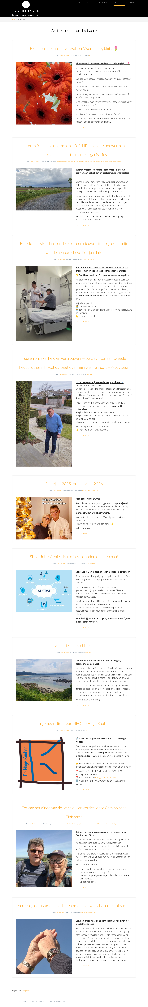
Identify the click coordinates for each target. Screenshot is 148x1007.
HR (90, 55)
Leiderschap (91, 564)
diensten (90, 3)
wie (80, 3)
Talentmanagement (89, 259)
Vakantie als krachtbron (74, 645)
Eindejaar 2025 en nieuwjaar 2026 (74, 483)
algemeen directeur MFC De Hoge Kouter (74, 723)
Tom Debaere (64, 55)
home (71, 3)
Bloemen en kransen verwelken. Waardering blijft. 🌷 (74, 48)
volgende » (27, 991)
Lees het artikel (81, 127)
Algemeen (90, 374)
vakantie (88, 652)
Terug (14, 984)
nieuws (119, 3)
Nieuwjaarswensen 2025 (62, 824)
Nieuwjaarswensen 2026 (90, 491)
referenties (105, 3)
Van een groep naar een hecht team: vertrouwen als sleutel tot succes (74, 905)
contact (131, 3)
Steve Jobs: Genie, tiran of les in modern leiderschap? (74, 556)
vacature (88, 730)
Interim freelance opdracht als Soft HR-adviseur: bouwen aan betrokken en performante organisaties (88, 161)
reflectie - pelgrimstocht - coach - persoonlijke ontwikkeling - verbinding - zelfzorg (96, 824)
